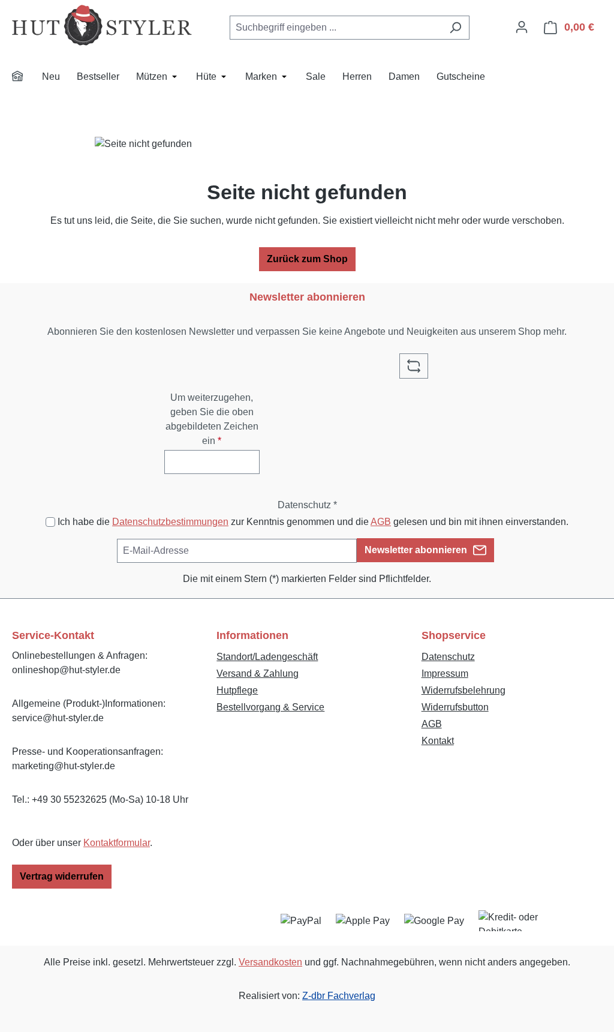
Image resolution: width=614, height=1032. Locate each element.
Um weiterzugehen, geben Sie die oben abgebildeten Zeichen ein (211, 419)
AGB (381, 522)
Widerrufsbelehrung (463, 690)
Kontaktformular (116, 843)
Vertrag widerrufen (62, 876)
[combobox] (336, 28)
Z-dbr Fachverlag (338, 996)
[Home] (25, 78)
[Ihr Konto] (521, 27)
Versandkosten (270, 962)
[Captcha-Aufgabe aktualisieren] (413, 366)
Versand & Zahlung (257, 673)
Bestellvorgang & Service (270, 707)
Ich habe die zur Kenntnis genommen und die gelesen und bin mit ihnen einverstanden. (313, 522)
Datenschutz (448, 657)
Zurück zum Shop (307, 259)
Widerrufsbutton (455, 707)
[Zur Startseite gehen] (102, 25)
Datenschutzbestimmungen (170, 522)
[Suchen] (455, 28)
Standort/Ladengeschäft (267, 657)
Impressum (445, 673)
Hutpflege (237, 690)
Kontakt (438, 741)
